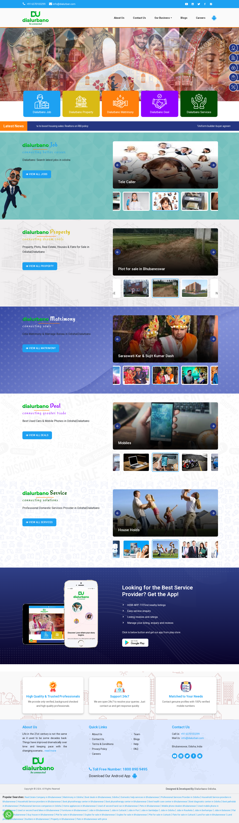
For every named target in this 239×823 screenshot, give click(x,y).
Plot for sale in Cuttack (160, 815)
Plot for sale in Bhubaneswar (69, 815)
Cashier (124, 182)
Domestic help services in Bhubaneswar (140, 797)
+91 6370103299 (190, 733)
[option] (165, 165)
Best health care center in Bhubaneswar (168, 801)
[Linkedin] (193, 4)
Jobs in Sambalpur (150, 810)
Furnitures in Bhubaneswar (74, 810)
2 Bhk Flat (126, 269)
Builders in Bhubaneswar (37, 819)
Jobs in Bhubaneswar (99, 810)
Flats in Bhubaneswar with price (92, 819)
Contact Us (139, 17)
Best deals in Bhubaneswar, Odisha (102, 797)
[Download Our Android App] (214, 17)
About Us (119, 17)
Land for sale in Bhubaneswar (211, 815)
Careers (200, 17)
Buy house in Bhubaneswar (41, 815)
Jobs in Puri (133, 810)
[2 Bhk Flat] (165, 252)
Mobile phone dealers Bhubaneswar (179, 806)
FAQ (136, 749)
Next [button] (213, 165)
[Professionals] (165, 513)
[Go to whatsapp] (8, 814)
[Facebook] (205, 4)
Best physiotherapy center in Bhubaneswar (83, 801)
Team (137, 734)
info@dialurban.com (192, 738)
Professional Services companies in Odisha (40, 806)
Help (136, 744)
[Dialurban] (35, 18)
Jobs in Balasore (222, 810)
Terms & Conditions (103, 744)
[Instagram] (211, 4)
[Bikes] (165, 426)
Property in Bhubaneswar (63, 819)
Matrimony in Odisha (73, 797)
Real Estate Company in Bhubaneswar (43, 797)
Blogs (184, 17)
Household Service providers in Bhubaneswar (39, 801)
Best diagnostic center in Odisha (205, 801)
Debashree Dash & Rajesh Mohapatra (148, 356)
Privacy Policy (99, 749)
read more (50, 750)
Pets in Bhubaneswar (150, 806)
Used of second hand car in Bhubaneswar (118, 806)
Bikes (122, 443)
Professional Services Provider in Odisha (180, 797)
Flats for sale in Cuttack (184, 815)
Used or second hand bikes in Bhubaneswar (38, 810)
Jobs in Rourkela (184, 810)
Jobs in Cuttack (118, 810)
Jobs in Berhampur (203, 810)
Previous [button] (118, 165)
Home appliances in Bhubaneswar (79, 806)
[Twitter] (199, 4)
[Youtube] (186, 4)
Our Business (162, 17)
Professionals (129, 530)
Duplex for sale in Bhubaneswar (100, 815)
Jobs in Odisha (167, 810)
